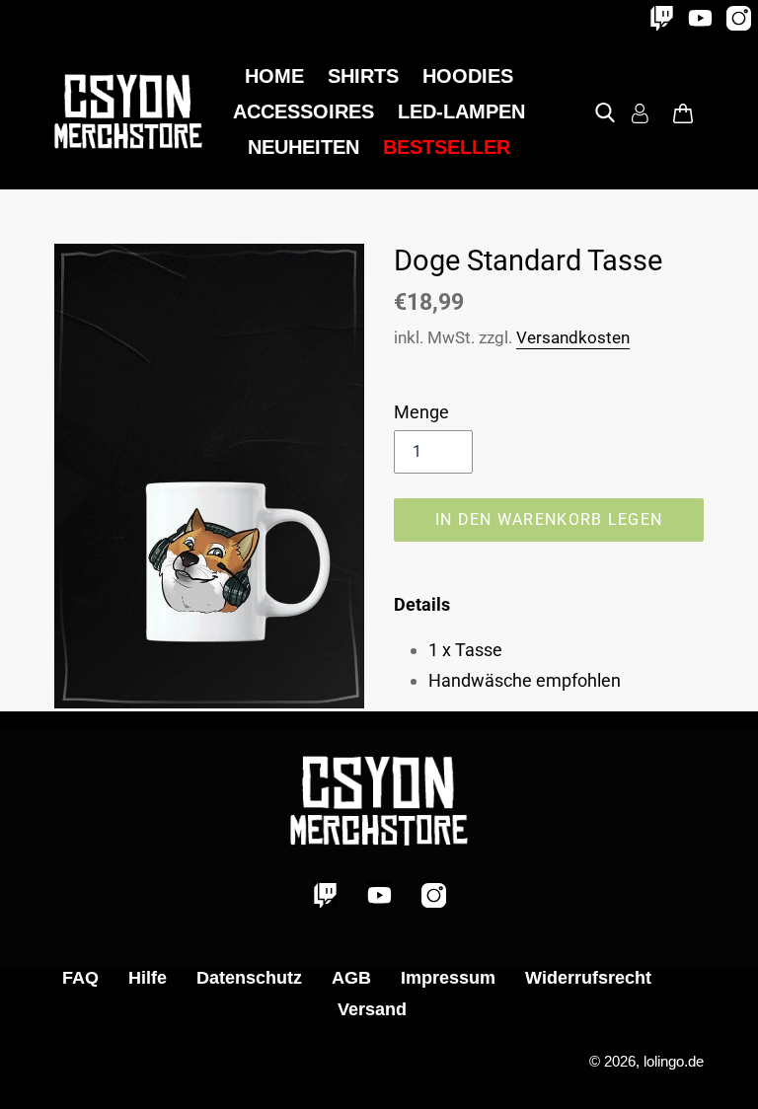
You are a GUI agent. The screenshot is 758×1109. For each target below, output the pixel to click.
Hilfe (147, 978)
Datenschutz (249, 978)
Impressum (448, 978)
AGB (351, 978)
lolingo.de (674, 1061)
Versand (372, 1009)
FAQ (80, 978)
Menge (421, 412)
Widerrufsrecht (588, 978)
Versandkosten (573, 337)
